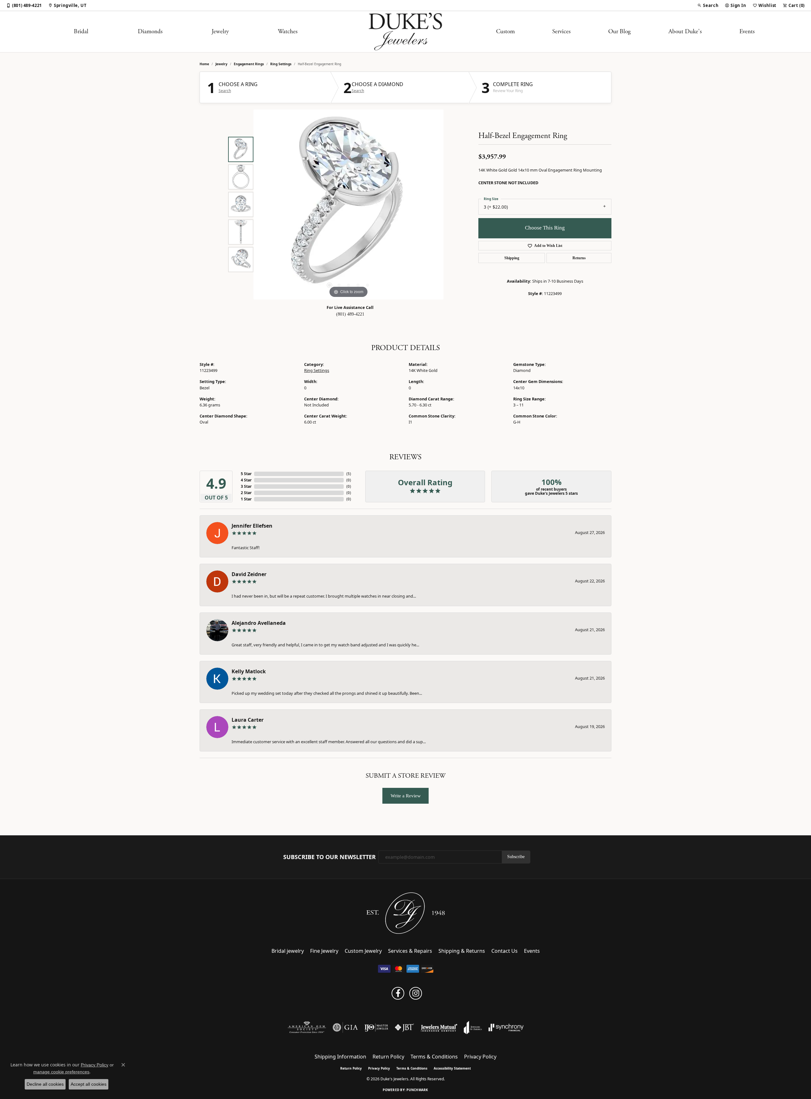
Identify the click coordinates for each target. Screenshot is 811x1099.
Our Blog (619, 31)
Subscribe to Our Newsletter (329, 857)
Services (561, 31)
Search (225, 91)
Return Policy (388, 1056)
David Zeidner (249, 574)
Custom (505, 31)
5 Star (246, 473)
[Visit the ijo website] (376, 1027)
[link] (24, 5)
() (348, 473)
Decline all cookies (45, 1084)
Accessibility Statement (452, 1068)
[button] (707, 5)
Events (747, 31)
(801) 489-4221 (350, 314)
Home (204, 64)
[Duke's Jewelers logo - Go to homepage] (405, 31)
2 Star (246, 492)
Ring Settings (280, 64)
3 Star (246, 486)
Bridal (81, 31)
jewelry (221, 64)
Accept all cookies (88, 1084)
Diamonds (150, 31)
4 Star (246, 480)
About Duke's (685, 31)
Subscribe (516, 856)
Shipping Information (340, 1056)
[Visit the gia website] (345, 1027)
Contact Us (504, 950)
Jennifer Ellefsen (252, 525)
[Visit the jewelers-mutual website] (439, 1027)
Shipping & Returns (461, 950)
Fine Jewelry (324, 950)
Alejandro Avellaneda (259, 622)
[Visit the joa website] (473, 1027)
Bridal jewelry (287, 950)
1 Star (246, 499)
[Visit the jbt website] (404, 1027)
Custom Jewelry (363, 950)
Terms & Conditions (434, 1056)
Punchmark (417, 1090)
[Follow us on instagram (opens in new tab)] (415, 993)
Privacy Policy (480, 1056)
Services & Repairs (410, 950)
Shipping (511, 258)
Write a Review (406, 795)
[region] (348, 204)
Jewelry (220, 31)
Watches (287, 31)
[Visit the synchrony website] (506, 1027)
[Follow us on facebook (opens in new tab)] (398, 993)
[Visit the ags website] (306, 1027)
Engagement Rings (249, 64)
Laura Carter (248, 719)
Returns (579, 258)
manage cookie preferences (61, 1071)
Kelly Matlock (249, 671)
